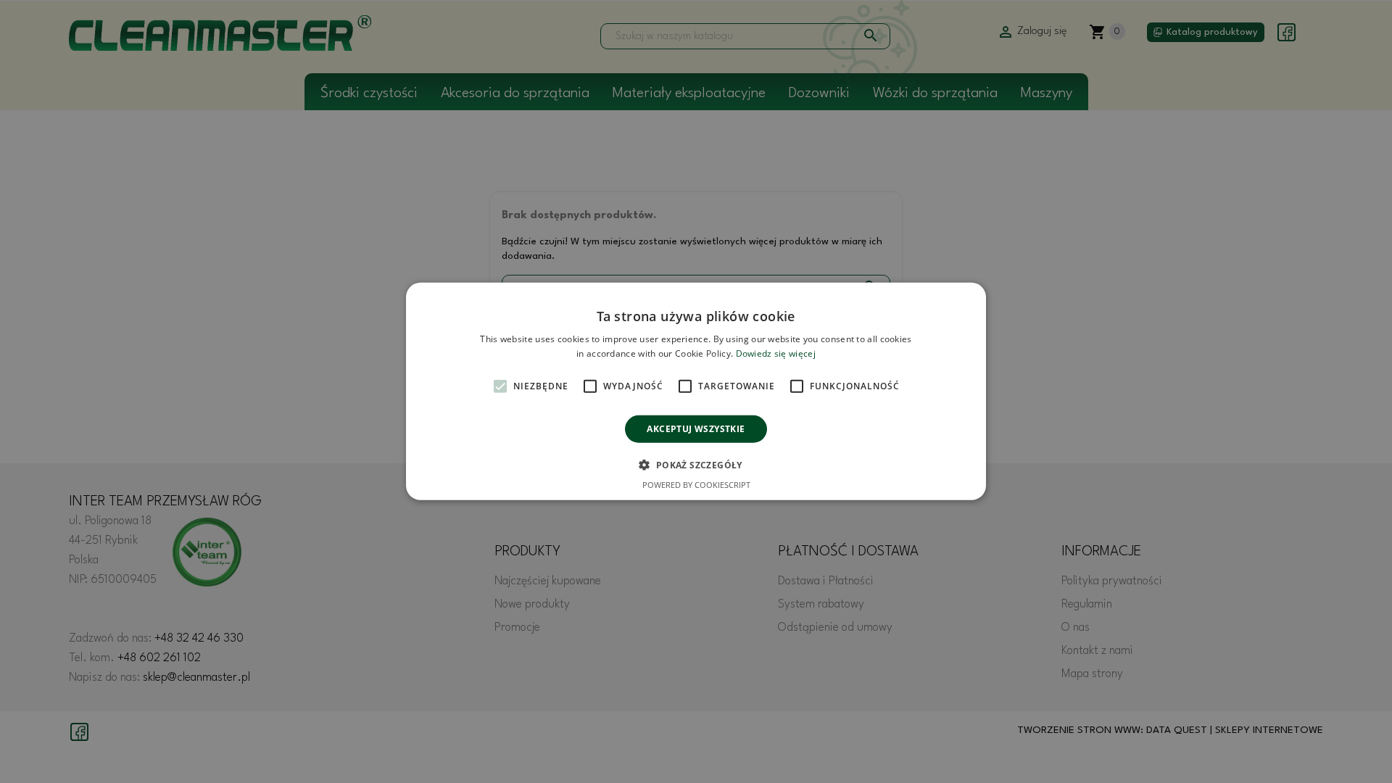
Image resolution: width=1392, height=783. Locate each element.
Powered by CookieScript (696, 484)
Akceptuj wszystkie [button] (696, 429)
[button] (696, 464)
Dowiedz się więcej (776, 353)
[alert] (696, 391)
